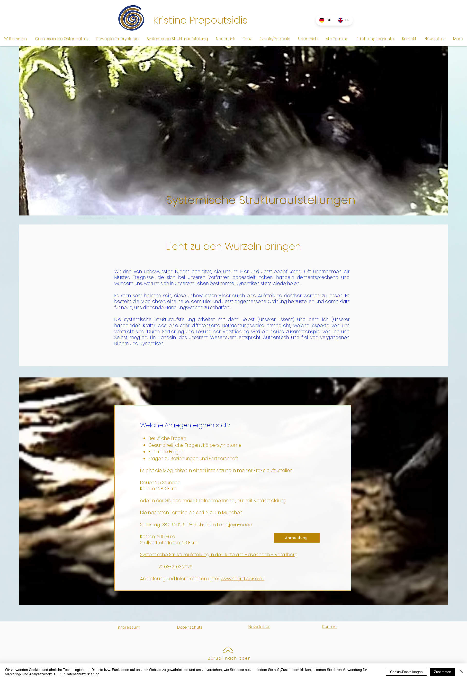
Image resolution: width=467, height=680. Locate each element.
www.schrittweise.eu (242, 578)
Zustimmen (442, 671)
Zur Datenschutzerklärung (79, 673)
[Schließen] (461, 671)
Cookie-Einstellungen (406, 671)
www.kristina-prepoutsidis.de (95, 217)
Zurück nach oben (229, 658)
